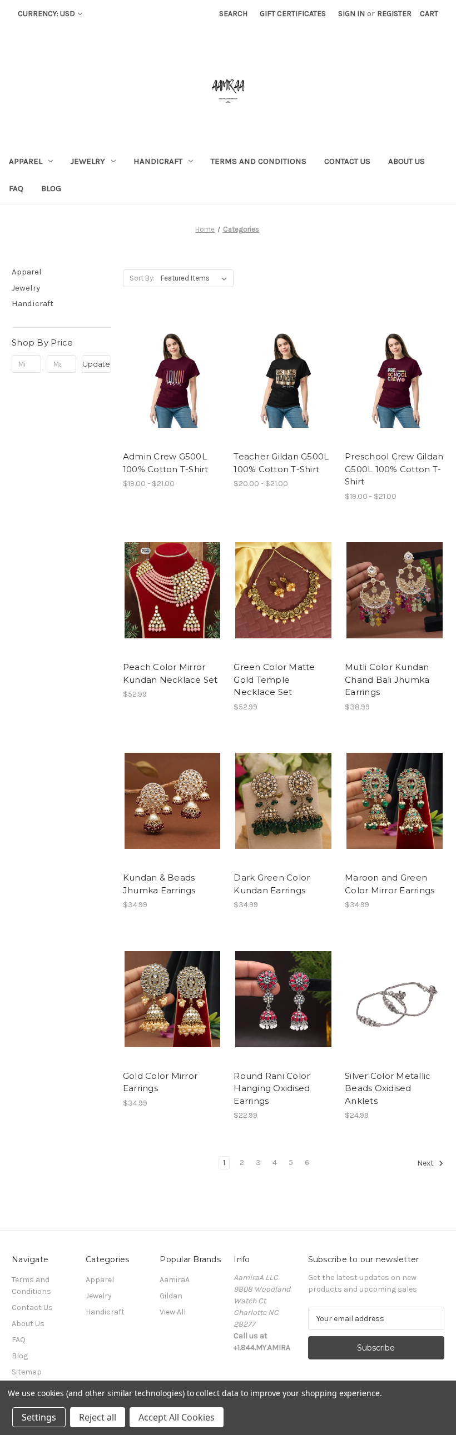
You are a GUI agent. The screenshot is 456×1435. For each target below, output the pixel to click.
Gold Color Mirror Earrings (160, 1082)
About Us (406, 161)
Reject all (97, 1417)
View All (173, 1312)
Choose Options (172, 399)
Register (394, 13)
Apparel (25, 161)
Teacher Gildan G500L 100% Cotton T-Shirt (281, 462)
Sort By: (142, 278)
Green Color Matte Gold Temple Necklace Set (274, 679)
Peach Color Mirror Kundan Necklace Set (170, 673)
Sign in (351, 13)
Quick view (163, 360)
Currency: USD (46, 13)
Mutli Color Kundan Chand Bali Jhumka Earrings (387, 679)
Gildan (171, 1296)
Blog (51, 188)
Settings (39, 1417)
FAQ (16, 188)
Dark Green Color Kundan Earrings (272, 884)
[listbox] (196, 278)
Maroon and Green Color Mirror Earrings (389, 884)
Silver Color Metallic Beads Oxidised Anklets (387, 1088)
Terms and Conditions (258, 161)
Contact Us (347, 161)
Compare (169, 380)
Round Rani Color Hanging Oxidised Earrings (272, 1088)
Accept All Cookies (176, 1417)
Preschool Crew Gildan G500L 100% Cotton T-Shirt (394, 469)
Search (233, 13)
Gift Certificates (293, 13)
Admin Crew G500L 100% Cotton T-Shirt (166, 462)
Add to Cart (173, 610)
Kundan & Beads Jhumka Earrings (159, 884)
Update (96, 363)
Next (426, 1163)
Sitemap (27, 1372)
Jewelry (88, 161)
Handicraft (157, 161)
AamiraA (175, 1279)
